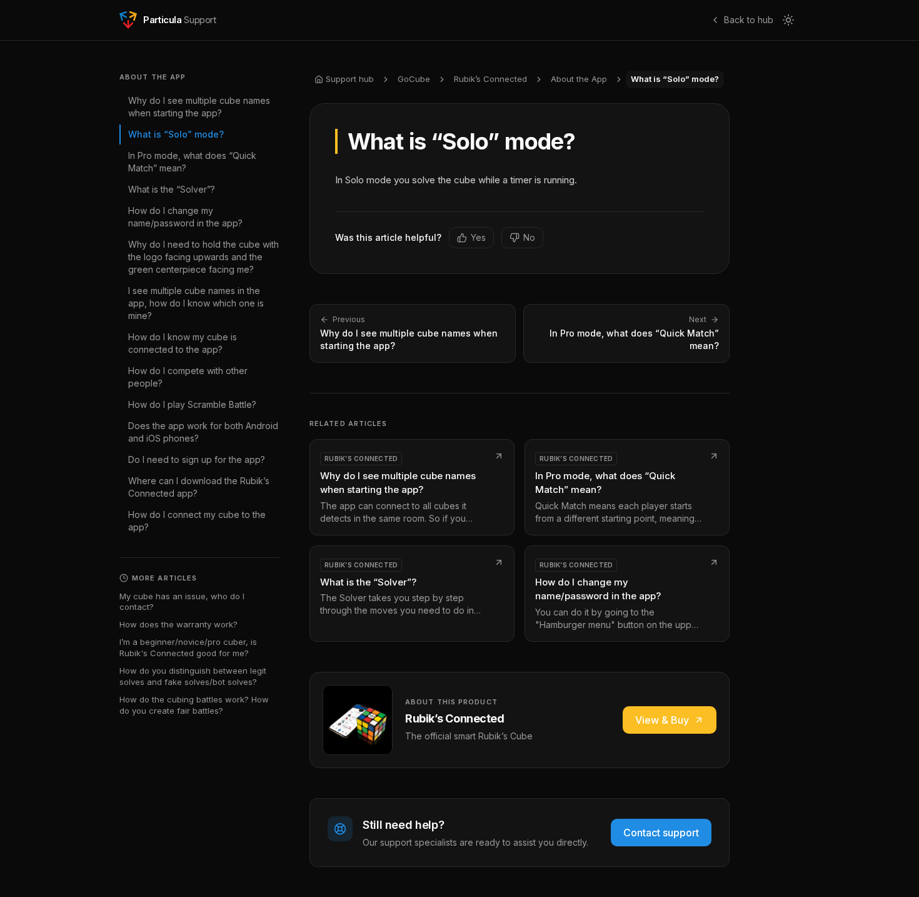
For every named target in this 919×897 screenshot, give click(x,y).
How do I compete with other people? (188, 376)
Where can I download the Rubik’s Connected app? (198, 487)
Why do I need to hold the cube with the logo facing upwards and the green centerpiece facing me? (203, 257)
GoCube (414, 79)
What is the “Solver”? (171, 189)
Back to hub (748, 19)
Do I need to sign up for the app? (196, 459)
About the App (579, 79)
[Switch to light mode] (788, 20)
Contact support (661, 832)
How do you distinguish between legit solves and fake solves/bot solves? (192, 676)
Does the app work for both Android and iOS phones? (203, 431)
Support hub (350, 79)
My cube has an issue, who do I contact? (181, 601)
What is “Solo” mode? (176, 134)
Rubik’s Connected (490, 79)
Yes (478, 237)
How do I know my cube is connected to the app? (182, 343)
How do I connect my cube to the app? (197, 520)
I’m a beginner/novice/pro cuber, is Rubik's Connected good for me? (188, 647)
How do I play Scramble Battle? (192, 404)
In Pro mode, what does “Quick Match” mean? (192, 161)
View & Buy (662, 720)
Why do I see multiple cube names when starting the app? (199, 106)
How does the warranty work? (178, 624)
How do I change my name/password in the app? (185, 216)
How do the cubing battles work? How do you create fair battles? (194, 705)
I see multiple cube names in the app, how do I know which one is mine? (196, 303)
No (529, 237)
